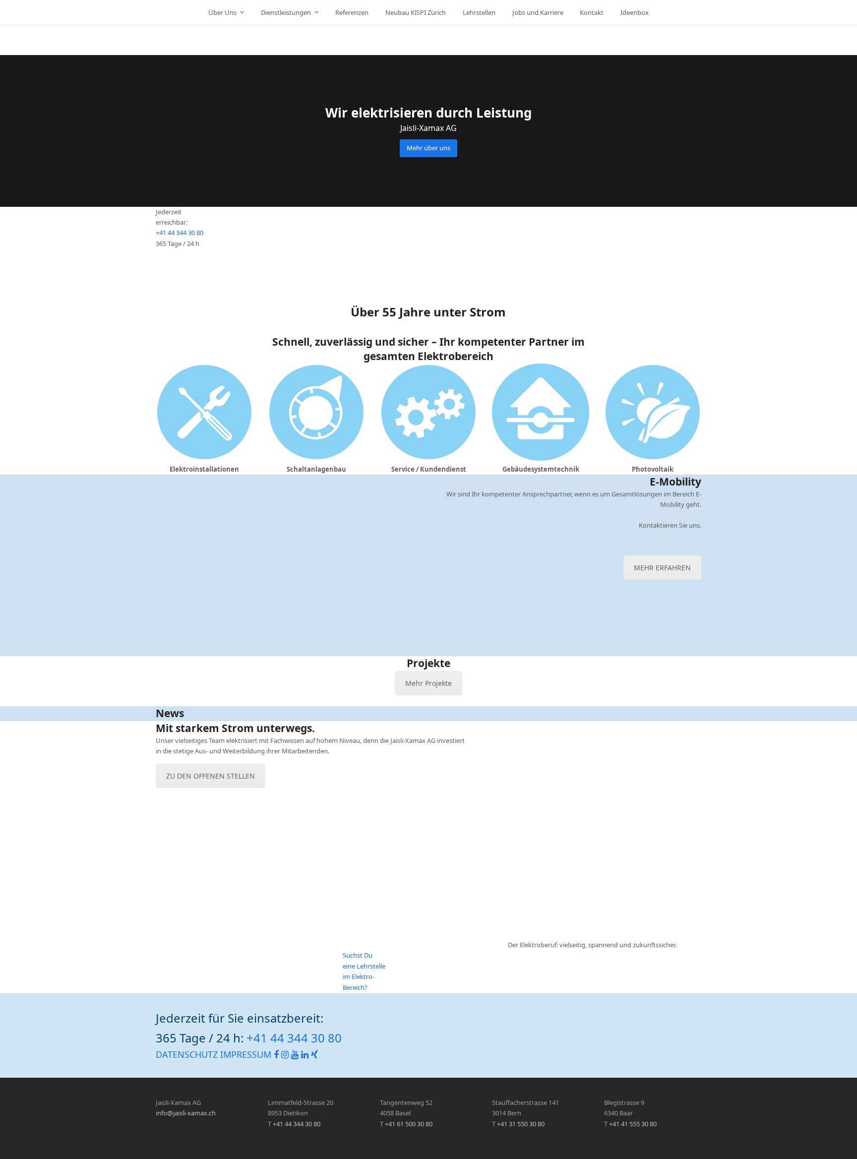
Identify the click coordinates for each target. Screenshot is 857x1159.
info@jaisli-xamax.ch (186, 1112)
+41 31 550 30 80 (521, 1123)
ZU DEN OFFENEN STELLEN (210, 776)
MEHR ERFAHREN (662, 567)
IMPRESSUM (245, 1054)
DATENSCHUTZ (187, 1054)
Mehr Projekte (428, 683)
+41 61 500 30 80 (408, 1123)
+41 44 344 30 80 (179, 232)
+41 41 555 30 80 (633, 1123)
